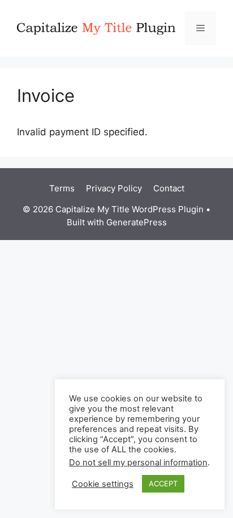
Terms (62, 188)
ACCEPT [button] (163, 483)
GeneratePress (136, 222)
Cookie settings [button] (102, 484)
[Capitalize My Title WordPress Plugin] (96, 27)
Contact (168, 188)
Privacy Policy (114, 188)
